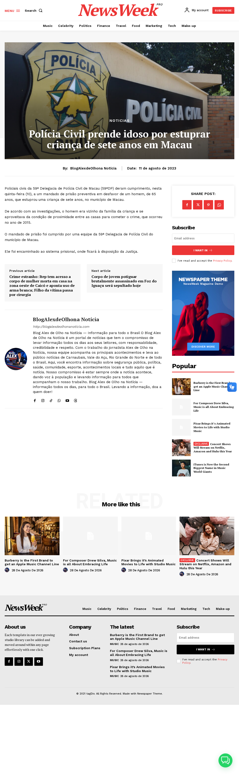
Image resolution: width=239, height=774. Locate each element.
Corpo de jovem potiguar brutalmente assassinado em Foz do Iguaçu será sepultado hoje (124, 281)
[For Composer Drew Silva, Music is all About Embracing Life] (181, 407)
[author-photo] (8, 570)
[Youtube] (67, 399)
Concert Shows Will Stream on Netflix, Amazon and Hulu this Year (212, 447)
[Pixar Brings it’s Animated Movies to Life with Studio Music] (181, 427)
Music (114, 644)
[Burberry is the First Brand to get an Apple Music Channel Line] (181, 386)
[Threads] (75, 399)
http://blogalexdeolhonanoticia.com (61, 326)
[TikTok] (51, 399)
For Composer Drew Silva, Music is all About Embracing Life (213, 406)
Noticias (119, 120)
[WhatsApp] (59, 399)
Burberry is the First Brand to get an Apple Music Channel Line (213, 386)
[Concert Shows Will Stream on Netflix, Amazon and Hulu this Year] (181, 447)
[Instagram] (43, 399)
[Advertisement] (119, 739)
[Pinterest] (208, 204)
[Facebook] (34, 399)
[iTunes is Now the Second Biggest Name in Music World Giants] (181, 468)
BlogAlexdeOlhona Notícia (93, 168)
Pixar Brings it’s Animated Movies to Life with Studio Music (211, 427)
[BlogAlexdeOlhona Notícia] (16, 359)
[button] (34, 10)
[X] (197, 204)
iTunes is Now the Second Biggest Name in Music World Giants (211, 468)
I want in (200, 250)
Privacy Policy (222, 260)
